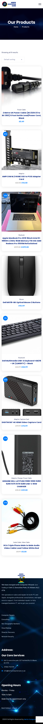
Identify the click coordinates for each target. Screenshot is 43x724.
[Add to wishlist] (37, 72)
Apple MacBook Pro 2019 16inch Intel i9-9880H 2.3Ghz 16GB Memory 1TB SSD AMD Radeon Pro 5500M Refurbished (21, 241)
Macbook (22, 235)
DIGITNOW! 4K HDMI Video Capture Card (21, 422)
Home (16, 27)
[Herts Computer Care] (9, 4)
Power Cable (21, 110)
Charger (20, 478)
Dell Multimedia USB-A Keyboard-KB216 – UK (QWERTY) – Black (21, 362)
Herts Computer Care (32, 719)
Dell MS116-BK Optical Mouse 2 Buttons (21, 302)
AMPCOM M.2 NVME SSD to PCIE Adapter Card (21, 177)
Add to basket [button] (37, 66)
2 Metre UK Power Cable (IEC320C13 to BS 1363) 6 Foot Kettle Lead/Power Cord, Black (21, 115)
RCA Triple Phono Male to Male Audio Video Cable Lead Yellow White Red (22, 546)
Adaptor (21, 174)
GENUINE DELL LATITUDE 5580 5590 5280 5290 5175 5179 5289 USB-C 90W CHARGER (21, 484)
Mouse (21, 299)
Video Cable (26, 542)
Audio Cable (17, 542)
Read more (37, 435)
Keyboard (21, 358)
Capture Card (24, 419)
